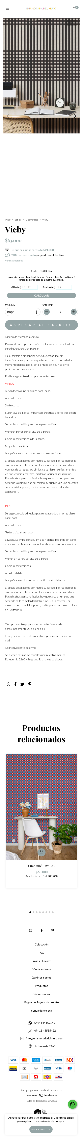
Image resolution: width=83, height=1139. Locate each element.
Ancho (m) (49, 287)
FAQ (41, 952)
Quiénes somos (41, 977)
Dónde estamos (42, 969)
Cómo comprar (41, 994)
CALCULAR (41, 295)
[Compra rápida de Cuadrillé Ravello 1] (41, 852)
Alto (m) (16, 287)
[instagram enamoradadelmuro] (30, 930)
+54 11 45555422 (44, 1030)
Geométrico (32, 219)
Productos (41, 985)
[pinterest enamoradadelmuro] (52, 930)
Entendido (41, 1129)
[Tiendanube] (42, 1096)
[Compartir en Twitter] (22, 684)
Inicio (7, 219)
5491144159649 (44, 1022)
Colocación (42, 944)
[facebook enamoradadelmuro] (42, 930)
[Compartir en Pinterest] (30, 684)
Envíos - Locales (42, 961)
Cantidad (48, 305)
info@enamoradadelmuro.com (44, 1038)
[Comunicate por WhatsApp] (72, 1104)
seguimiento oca (41, 1010)
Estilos (18, 219)
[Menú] (8, 8)
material (10, 305)
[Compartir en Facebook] (15, 684)
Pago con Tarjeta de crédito (41, 1002)
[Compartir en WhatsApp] (8, 684)
